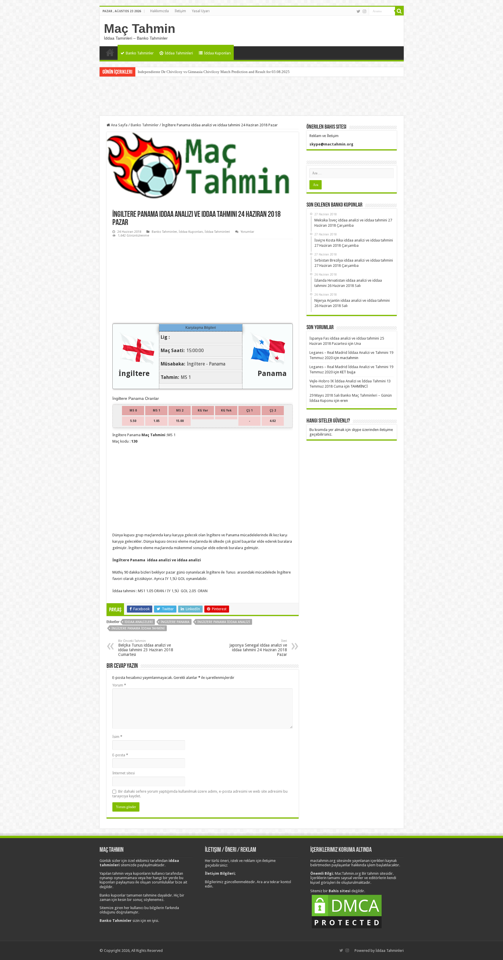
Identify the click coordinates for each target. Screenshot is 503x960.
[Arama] (399, 11)
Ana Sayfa (110, 52)
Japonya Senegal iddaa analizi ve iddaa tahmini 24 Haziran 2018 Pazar (258, 648)
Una (357, 343)
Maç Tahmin (139, 29)
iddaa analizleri (139, 622)
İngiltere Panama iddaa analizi (223, 622)
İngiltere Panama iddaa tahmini (138, 628)
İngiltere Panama (175, 622)
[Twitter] (358, 11)
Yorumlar (247, 232)
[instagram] (364, 11)
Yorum (119, 685)
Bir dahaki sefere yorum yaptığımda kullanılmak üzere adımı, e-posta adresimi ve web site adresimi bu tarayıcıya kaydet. (200, 793)
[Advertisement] (251, 97)
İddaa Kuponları (217, 53)
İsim (117, 736)
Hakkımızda (159, 11)
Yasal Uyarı (201, 11)
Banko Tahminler (140, 53)
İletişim (180, 11)
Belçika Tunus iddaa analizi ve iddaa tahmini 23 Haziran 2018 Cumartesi (145, 648)
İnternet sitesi (123, 773)
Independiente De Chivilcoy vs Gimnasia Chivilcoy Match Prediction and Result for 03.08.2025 (214, 72)
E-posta (120, 755)
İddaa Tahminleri (179, 53)
